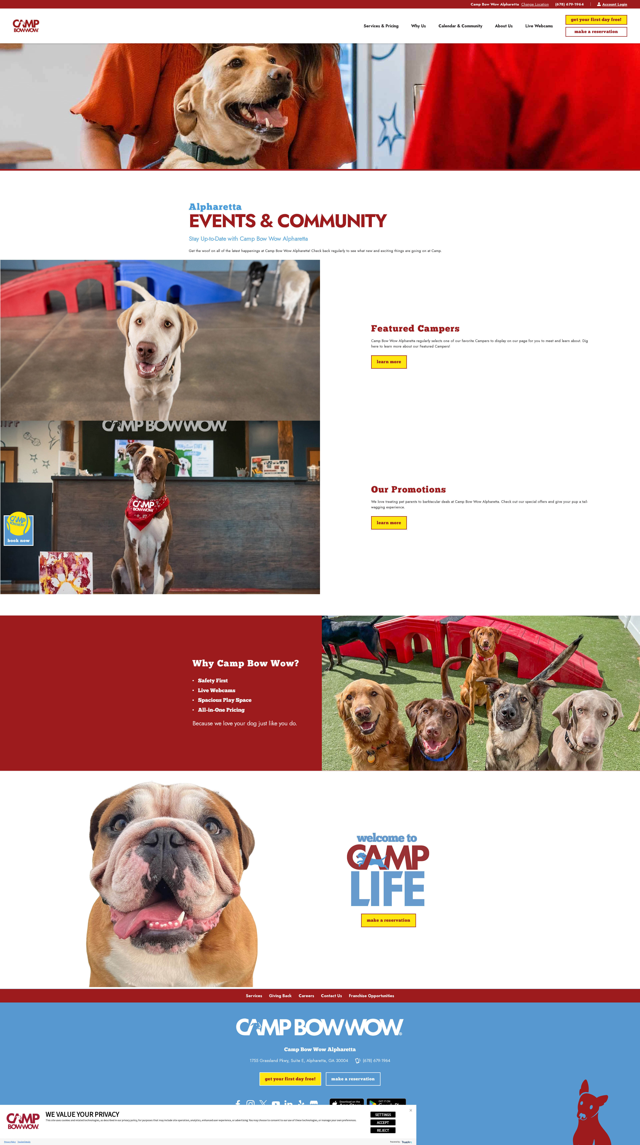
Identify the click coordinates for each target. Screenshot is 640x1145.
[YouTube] (276, 1104)
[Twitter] (263, 1104)
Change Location (535, 4)
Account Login (614, 4)
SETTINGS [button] (383, 1114)
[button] (411, 1110)
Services (254, 996)
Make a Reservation (596, 32)
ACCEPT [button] (383, 1122)
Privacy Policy (10, 1141)
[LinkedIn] (288, 1104)
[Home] (26, 25)
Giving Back (280, 996)
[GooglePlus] (314, 1104)
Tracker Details (24, 1141)
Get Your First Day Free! (596, 20)
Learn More (389, 362)
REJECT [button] (383, 1130)
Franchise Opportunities (371, 996)
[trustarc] (406, 1141)
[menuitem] (381, 25)
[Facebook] (238, 1104)
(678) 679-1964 (569, 4)
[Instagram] (250, 1104)
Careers (306, 996)
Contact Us (331, 996)
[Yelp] (301, 1104)
